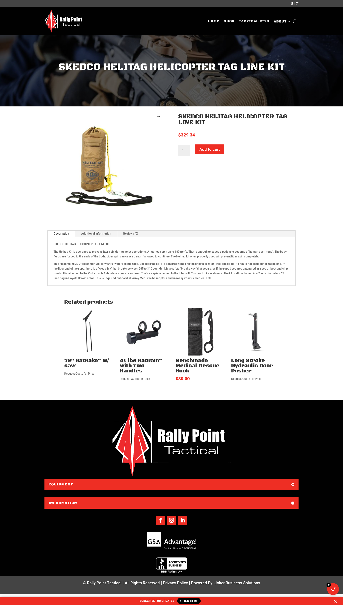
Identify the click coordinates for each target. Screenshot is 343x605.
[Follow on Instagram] (171, 520)
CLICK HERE (189, 601)
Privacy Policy (175, 583)
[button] (158, 115)
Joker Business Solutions (237, 583)
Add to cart (209, 149)
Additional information (96, 233)
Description (61, 233)
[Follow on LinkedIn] (182, 520)
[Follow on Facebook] (160, 520)
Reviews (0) (130, 233)
